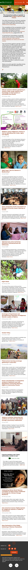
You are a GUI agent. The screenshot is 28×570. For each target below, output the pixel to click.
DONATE (14, 552)
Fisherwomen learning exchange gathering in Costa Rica (12, 361)
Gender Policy (6, 332)
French (14, 17)
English (14, 16)
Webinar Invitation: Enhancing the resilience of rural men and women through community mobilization (12, 419)
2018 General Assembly (9, 24)
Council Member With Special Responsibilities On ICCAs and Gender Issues (13, 40)
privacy (22, 557)
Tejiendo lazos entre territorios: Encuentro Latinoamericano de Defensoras (11, 243)
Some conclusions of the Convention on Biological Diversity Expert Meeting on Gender (14, 208)
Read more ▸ (18, 106)
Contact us (3, 545)
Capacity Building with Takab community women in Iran (11, 455)
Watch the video (15, 458)
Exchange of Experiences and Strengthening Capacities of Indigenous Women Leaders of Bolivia (14, 315)
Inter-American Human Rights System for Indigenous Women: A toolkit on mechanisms (13, 509)
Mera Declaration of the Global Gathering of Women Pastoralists (12, 526)
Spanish (19, 16)
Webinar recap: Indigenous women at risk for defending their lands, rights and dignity (13, 133)
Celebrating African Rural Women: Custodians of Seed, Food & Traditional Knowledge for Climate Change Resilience (13, 492)
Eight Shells (5, 281)
